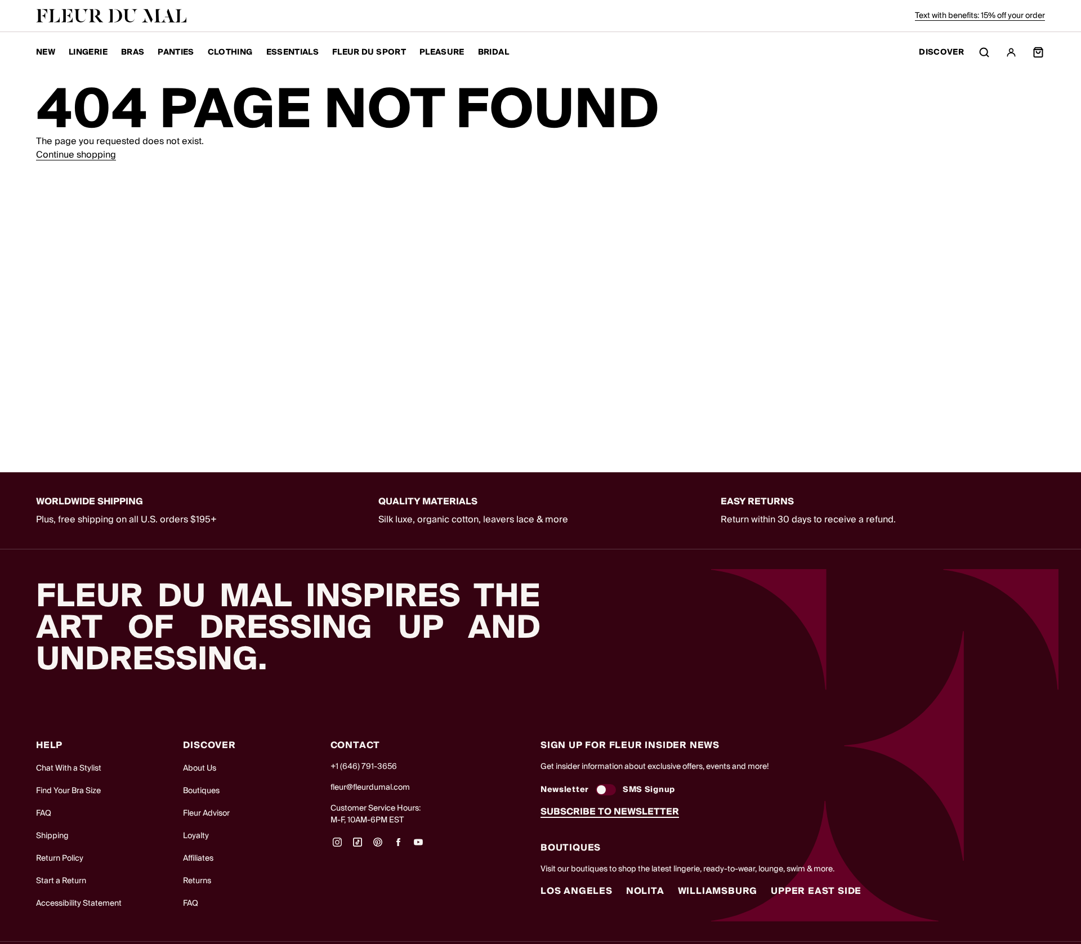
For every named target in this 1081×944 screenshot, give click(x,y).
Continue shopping (76, 155)
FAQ (43, 813)
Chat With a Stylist (68, 768)
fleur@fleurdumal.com (370, 787)
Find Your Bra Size (68, 791)
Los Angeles (576, 891)
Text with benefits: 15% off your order (980, 16)
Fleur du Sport (369, 52)
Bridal (493, 52)
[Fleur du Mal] (111, 16)
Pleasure (441, 52)
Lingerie (88, 52)
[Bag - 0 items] (1038, 52)
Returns (197, 881)
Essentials (292, 52)
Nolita (645, 891)
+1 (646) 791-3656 (363, 766)
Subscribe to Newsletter (609, 811)
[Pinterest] (378, 846)
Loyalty (196, 836)
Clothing (230, 52)
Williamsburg (718, 891)
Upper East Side (816, 891)
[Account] (1011, 52)
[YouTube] (418, 846)
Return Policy (59, 858)
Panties (176, 52)
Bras (132, 52)
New (45, 52)
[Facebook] (398, 846)
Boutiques (201, 791)
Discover (941, 53)
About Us (199, 768)
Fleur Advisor (206, 813)
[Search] (984, 52)
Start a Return (61, 881)
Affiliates (198, 858)
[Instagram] (337, 846)
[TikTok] (357, 846)
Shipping (52, 836)
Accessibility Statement (79, 903)
